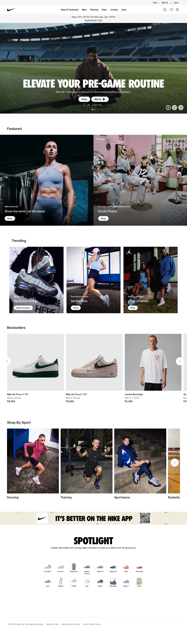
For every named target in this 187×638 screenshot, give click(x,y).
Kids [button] (104, 9)
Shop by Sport (19, 422)
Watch (97, 99)
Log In (176, 2)
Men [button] (84, 9)
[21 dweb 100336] (47, 180)
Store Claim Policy (92, 624)
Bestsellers (16, 327)
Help (155, 2)
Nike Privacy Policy (70, 624)
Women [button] (94, 9)
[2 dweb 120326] (86, 461)
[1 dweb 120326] (36, 280)
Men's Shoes (14, 398)
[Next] (180, 107)
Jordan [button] (114, 9)
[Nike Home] (11, 9)
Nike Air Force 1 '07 (17, 394)
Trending (19, 240)
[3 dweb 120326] (150, 280)
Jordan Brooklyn (134, 394)
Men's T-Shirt (132, 398)
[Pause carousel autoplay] (168, 107)
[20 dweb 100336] (140, 180)
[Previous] (174, 107)
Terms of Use (52, 624)
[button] (177, 9)
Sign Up (165, 2)
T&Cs (100, 20)
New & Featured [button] (69, 9)
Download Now (91, 20)
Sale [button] (123, 9)
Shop (84, 99)
